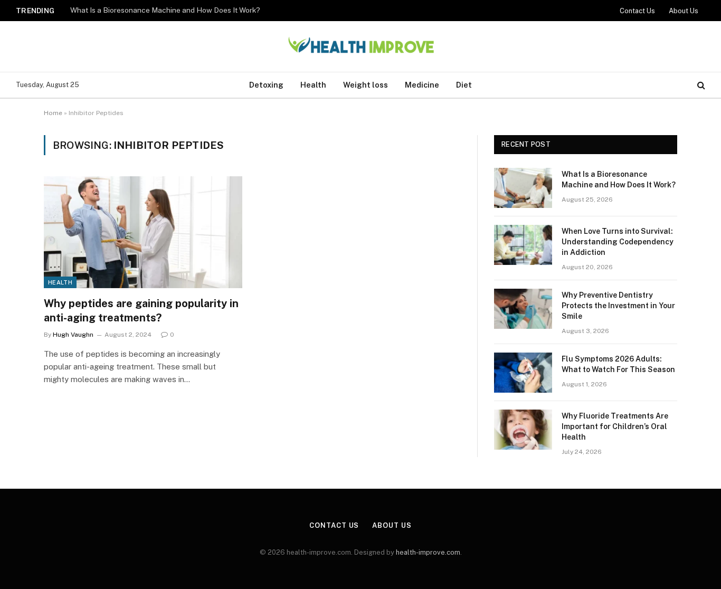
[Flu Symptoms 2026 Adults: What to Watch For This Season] (523, 373)
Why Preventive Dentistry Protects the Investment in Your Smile (618, 305)
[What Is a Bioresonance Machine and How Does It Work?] (523, 188)
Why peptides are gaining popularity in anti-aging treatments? (141, 310)
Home (53, 113)
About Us (683, 11)
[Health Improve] (360, 47)
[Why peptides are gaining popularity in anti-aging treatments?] (143, 232)
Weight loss (365, 84)
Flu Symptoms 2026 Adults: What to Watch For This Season (618, 364)
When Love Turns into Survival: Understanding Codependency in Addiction (617, 241)
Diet (464, 84)
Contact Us (637, 11)
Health (313, 84)
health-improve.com (428, 552)
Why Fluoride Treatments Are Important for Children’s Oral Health (615, 426)
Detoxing (266, 84)
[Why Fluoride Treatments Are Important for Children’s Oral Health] (523, 430)
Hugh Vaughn (73, 334)
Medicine (422, 84)
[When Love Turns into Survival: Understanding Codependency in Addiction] (523, 245)
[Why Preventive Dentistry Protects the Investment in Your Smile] (523, 309)
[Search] (700, 85)
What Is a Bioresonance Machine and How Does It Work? (165, 10)
